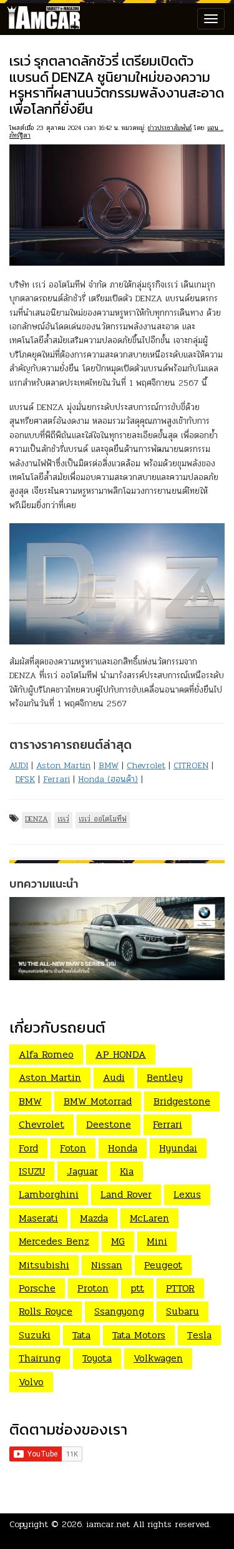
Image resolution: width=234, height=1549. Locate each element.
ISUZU (32, 1171)
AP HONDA (120, 1054)
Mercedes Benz (54, 1241)
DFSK (25, 779)
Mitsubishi (44, 1265)
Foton (73, 1148)
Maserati (38, 1218)
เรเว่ (63, 819)
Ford (28, 1148)
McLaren (149, 1218)
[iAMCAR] (40, 18)
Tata (81, 1335)
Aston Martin (63, 765)
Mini (157, 1241)
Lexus (187, 1194)
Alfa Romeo (46, 1054)
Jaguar (82, 1171)
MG (118, 1241)
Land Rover (126, 1194)
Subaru (182, 1311)
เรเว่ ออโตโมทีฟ (103, 819)
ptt (137, 1288)
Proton (93, 1288)
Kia (127, 1171)
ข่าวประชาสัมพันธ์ (170, 128)
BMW (109, 765)
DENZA (36, 819)
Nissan (106, 1265)
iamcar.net (108, 1524)
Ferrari (56, 779)
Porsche (37, 1288)
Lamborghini (49, 1194)
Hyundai (178, 1148)
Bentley (165, 1077)
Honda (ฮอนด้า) (108, 779)
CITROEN (190, 765)
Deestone (108, 1124)
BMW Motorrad (98, 1101)
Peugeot (163, 1265)
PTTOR (180, 1288)
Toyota (97, 1358)
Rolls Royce (45, 1311)
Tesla (199, 1335)
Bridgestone (182, 1101)
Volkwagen (158, 1358)
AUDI (18, 765)
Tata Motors (138, 1335)
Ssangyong (119, 1311)
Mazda (94, 1218)
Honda (122, 1148)
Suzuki (35, 1335)
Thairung (40, 1358)
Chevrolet (146, 765)
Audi (114, 1077)
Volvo (31, 1382)
